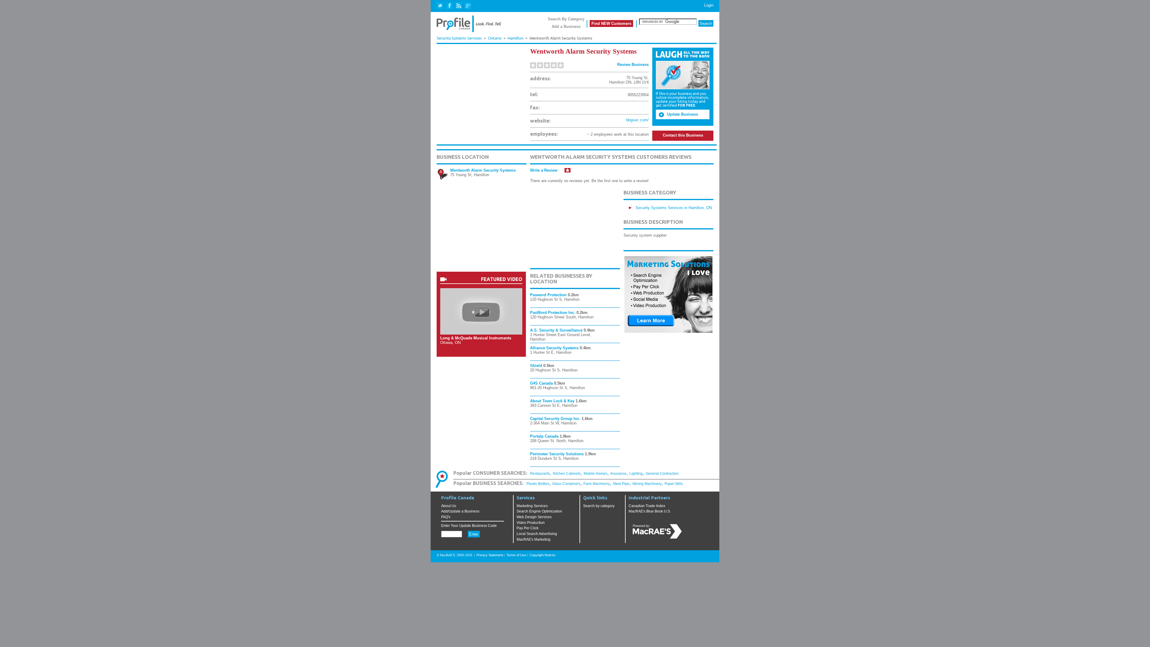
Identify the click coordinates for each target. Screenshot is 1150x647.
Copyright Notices (542, 555)
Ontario (495, 38)
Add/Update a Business (460, 511)
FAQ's (445, 517)
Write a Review (543, 170)
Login (708, 5)
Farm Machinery (596, 484)
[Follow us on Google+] (468, 6)
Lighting (636, 473)
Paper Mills (674, 484)
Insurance (618, 473)
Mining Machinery (647, 484)
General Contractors (662, 473)
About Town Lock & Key (552, 401)
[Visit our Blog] (459, 6)
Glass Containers (566, 484)
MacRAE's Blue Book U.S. (650, 511)
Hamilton (515, 38)
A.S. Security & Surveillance (556, 330)
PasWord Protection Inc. (552, 312)
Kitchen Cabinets (567, 473)
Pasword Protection (548, 295)
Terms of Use (516, 555)
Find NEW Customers (611, 23)
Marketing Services (532, 506)
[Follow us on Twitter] (441, 6)
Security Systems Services (459, 38)
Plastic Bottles (537, 484)
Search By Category (566, 19)
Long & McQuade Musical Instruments (475, 338)
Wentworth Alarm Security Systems (483, 170)
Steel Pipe (621, 484)
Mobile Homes (595, 473)
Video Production (531, 523)
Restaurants (540, 473)
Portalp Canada (544, 436)
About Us (448, 506)
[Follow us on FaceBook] (450, 6)
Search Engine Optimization (539, 511)
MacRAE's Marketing (533, 539)
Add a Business (566, 26)
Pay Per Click (527, 528)
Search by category (599, 506)
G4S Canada (541, 383)
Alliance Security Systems (554, 348)
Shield (536, 365)
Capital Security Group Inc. (555, 418)
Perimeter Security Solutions (557, 454)
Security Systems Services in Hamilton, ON (673, 207)
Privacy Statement (489, 555)
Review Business (633, 64)
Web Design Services (534, 517)
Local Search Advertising (537, 534)
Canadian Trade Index (647, 506)
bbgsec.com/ (637, 120)
